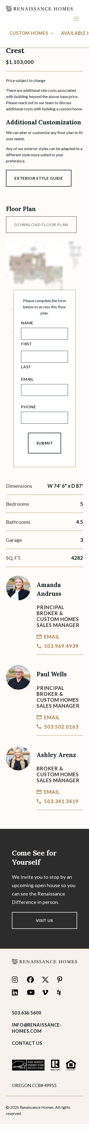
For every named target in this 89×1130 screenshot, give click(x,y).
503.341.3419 (61, 801)
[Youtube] (31, 992)
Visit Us (44, 920)
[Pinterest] (61, 979)
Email (27, 379)
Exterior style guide (38, 178)
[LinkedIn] (16, 992)
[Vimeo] (46, 992)
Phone (28, 406)
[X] (46, 980)
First (26, 344)
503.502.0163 (61, 726)
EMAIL (52, 636)
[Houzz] (61, 992)
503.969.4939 (61, 646)
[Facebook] (31, 979)
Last (26, 367)
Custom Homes (28, 33)
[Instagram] (16, 979)
